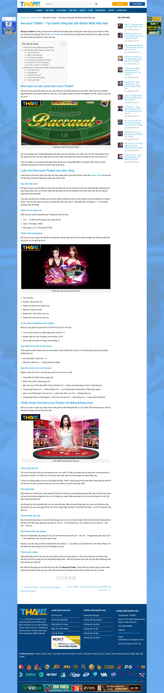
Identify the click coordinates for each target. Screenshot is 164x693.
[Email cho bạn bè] (66, 578)
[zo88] (112, 688)
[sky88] (9, 28)
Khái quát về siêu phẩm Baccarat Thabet (38, 47)
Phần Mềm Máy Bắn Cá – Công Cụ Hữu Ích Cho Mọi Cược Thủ (134, 47)
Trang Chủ (25, 18)
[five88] (154, 19)
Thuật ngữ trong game (35, 57)
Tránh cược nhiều (33, 80)
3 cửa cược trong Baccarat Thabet (39, 60)
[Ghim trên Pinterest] (70, 578)
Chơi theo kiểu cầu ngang (36, 77)
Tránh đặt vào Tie (33, 70)
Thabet (39, 10)
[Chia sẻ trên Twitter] (62, 578)
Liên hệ (111, 10)
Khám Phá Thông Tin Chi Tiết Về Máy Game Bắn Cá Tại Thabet (133, 59)
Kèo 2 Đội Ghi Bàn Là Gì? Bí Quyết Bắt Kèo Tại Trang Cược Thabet (134, 123)
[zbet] (154, 28)
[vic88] (52, 688)
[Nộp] (96, 4)
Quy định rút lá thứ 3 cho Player (38, 62)
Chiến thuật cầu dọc (34, 75)
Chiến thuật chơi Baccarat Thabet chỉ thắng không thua (44, 68)
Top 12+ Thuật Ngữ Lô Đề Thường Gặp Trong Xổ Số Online (133, 98)
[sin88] (9, 19)
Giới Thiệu (49, 10)
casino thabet (36, 18)
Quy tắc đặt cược (33, 53)
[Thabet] (30, 4)
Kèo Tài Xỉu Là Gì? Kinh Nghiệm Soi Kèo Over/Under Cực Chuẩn (134, 146)
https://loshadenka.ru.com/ (129, 633)
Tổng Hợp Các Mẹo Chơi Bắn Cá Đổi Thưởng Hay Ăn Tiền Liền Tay (133, 71)
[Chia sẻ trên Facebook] (58, 578)
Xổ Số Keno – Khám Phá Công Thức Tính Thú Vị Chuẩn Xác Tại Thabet (133, 110)
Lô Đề (90, 10)
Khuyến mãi (100, 10)
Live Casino (61, 10)
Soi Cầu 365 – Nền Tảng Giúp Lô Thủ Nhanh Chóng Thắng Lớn (133, 85)
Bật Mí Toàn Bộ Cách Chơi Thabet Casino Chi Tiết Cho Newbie (134, 36)
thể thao (73, 10)
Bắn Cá (82, 10)
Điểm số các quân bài (34, 55)
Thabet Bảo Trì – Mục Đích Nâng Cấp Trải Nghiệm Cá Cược (133, 157)
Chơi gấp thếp (32, 72)
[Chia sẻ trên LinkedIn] (74, 578)
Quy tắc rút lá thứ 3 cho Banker (38, 65)
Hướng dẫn (121, 10)
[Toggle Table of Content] (61, 44)
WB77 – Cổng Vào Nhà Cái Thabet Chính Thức (134, 26)
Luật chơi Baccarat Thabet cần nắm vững (39, 50)
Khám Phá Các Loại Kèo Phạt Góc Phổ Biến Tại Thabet (134, 134)
